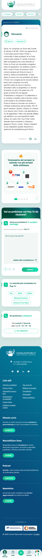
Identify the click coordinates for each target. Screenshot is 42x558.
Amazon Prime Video (21, 303)
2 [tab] (19, 199)
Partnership (27, 394)
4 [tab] (24, 199)
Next (36, 199)
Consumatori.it (21, 4)
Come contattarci (29, 397)
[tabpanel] (21, 173)
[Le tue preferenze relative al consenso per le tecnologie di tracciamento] (38, 554)
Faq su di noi (27, 385)
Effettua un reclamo (29, 388)
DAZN (20, 293)
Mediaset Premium (21, 298)
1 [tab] (15, 199)
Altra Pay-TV (21, 41)
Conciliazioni (27, 391)
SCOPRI (8, 455)
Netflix (29, 293)
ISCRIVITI (9, 430)
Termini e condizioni (10, 385)
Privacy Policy (8, 388)
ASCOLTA (9, 478)
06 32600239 (22, 331)
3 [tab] (22, 199)
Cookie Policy (7, 402)
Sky (11, 293)
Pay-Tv (10, 41)
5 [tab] (27, 199)
